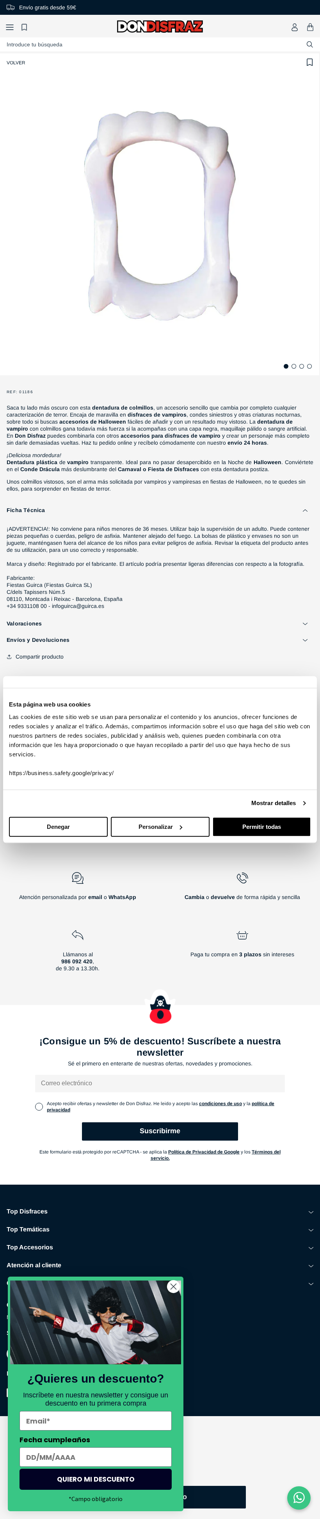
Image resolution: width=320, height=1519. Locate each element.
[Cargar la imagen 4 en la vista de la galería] (309, 366)
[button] (10, 27)
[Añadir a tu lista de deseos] (309, 62)
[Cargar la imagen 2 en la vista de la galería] (294, 366)
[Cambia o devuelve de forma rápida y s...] (242, 889)
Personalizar (156, 826)
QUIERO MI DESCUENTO (96, 1479)
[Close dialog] (173, 1286)
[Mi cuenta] (295, 27)
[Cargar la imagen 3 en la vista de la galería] (302, 366)
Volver (16, 62)
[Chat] (299, 1498)
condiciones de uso (220, 1103)
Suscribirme (160, 1131)
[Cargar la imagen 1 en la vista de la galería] (286, 366)
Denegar (58, 826)
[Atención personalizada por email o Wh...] (77, 889)
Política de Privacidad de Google (204, 1152)
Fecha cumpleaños (55, 1440)
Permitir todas (261, 826)
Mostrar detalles (273, 803)
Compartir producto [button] (40, 657)
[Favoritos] (25, 27)
